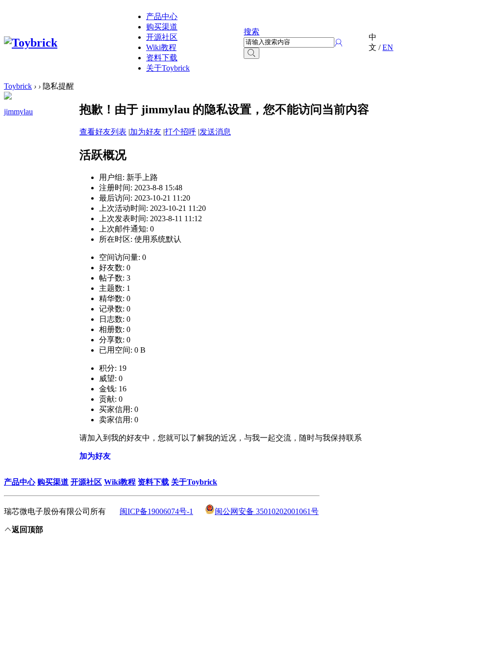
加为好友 (145, 132)
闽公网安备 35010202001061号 (267, 511)
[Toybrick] (30, 42)
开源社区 (161, 37)
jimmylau (18, 111)
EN (387, 47)
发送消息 (215, 132)
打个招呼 (180, 132)
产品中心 (161, 16)
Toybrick (18, 86)
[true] (251, 53)
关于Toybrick (168, 68)
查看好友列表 (102, 132)
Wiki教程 (161, 47)
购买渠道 (161, 27)
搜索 (251, 31)
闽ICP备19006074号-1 (156, 511)
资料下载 (161, 57)
